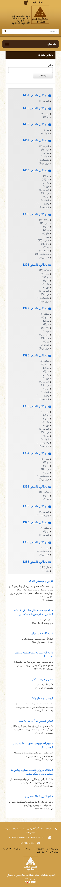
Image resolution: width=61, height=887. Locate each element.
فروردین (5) (44, 348)
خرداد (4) (45, 133)
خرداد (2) (45, 156)
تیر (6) (46, 130)
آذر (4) (46, 419)
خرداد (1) (45, 392)
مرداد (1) (45, 469)
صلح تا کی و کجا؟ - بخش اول (38, 796)
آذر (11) (45, 179)
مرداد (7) (45, 244)
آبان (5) (45, 284)
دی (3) (46, 532)
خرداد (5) (45, 200)
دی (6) (46, 227)
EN (41, 2)
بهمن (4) (45, 114)
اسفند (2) (45, 361)
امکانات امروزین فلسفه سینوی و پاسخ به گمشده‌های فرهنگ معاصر (31, 772)
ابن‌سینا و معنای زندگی (41, 698)
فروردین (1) (44, 301)
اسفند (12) (44, 492)
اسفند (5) (45, 314)
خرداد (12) (44, 251)
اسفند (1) (45, 528)
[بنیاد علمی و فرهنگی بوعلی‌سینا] (30, 15)
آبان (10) (45, 328)
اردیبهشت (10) (42, 254)
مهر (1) (46, 331)
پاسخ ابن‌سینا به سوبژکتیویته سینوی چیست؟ (34, 655)
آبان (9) (45, 183)
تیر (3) (46, 197)
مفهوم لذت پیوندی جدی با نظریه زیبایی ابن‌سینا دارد (32, 745)
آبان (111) (44, 567)
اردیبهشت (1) (43, 476)
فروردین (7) (44, 479)
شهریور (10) (43, 240)
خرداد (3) (45, 345)
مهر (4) (46, 237)
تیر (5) (46, 247)
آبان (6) (45, 233)
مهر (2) (46, 378)
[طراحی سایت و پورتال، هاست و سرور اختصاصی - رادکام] (30, 882)
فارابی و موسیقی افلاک (41, 581)
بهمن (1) (45, 412)
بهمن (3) (45, 365)
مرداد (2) (45, 150)
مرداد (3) (45, 193)
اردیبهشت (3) (43, 204)
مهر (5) (46, 186)
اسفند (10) (44, 220)
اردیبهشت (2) (43, 396)
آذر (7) (46, 230)
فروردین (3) (44, 163)
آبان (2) (45, 375)
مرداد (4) (45, 338)
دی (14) (45, 277)
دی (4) (46, 176)
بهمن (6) (45, 274)
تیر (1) (46, 499)
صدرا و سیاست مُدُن (42, 679)
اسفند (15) (44, 270)
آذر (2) (46, 324)
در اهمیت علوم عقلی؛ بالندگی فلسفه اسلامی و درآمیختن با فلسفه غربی (33, 612)
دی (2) (46, 321)
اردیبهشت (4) (43, 160)
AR (35, 2)
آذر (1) (46, 496)
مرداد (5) (45, 294)
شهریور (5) (44, 190)
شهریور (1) (44, 101)
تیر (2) (46, 153)
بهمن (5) (45, 459)
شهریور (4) (44, 146)
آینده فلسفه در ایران (42, 633)
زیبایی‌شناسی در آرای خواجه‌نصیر (35, 721)
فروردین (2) (44, 207)
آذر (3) (46, 281)
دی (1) (46, 117)
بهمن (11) (44, 223)
